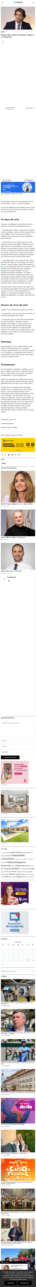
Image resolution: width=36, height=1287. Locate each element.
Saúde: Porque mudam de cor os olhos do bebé (17, 504)
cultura (11, 862)
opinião (18, 874)
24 (32, 957)
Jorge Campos (6, 1005)
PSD (12, 876)
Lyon (30, 872)
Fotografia (7, 869)
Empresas (20, 866)
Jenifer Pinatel (7, 1185)
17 (32, 954)
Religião (19, 877)
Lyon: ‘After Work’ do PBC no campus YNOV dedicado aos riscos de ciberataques (17, 1003)
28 (18, 960)
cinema (8, 856)
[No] (34, 1278)
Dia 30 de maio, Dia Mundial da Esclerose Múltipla (13, 1124)
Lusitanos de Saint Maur (22, 871)
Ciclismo (3, 856)
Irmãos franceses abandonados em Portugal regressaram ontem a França (18, 1092)
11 (3, 954)
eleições (14, 865)
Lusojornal (11, 107)
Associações (16, 852)
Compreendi (10, 1283)
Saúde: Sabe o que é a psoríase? (11, 571)
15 (23, 954)
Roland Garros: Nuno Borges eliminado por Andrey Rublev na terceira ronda (17, 1063)
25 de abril (3, 852)
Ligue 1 (3, 871)
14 (18, 954)
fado (2, 869)
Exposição (32, 865)
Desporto (20, 862)
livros (14, 872)
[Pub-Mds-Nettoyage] (18, 185)
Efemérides (6, 866)
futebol (15, 869)
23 (27, 957)
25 (3, 960)
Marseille (3, 874)
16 (27, 954)
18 (3, 957)
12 (8, 954)
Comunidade (18, 855)
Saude (23, 877)
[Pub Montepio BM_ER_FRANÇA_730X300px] (18, 445)
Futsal (20, 869)
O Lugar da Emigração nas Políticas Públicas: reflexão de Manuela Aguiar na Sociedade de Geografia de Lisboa (16, 1243)
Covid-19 (3, 862)
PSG (14, 876)
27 (13, 960)
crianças (3, 266)
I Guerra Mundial (28, 869)
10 (32, 951)
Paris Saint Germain (29, 874)
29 (23, 960)
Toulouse (28, 876)
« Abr (2, 965)
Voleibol (31, 876)
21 (18, 957)
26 (8, 960)
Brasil (28, 852)
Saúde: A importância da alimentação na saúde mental (13, 1153)
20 (13, 957)
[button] (33, 971)
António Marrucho (8, 1245)
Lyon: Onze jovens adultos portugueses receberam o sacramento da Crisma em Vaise (16, 1213)
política (7, 877)
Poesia (2, 876)
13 (13, 954)
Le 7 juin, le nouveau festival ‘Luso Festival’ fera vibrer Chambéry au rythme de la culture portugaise (16, 1183)
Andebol (8, 852)
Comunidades (7, 859)
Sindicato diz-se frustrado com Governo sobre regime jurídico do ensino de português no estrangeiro (18, 1033)
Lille (6, 871)
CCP (32, 852)
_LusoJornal (6, 1035)
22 (23, 957)
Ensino (26, 866)
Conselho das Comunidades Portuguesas (24, 859)
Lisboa (10, 871)
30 (27, 960)
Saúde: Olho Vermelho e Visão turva (13, 537)
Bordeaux (24, 852)
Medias (7, 874)
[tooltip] (2, 454)
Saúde (3, 32)
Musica (12, 874)
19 (8, 957)
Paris (22, 874)
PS (10, 876)
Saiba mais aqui (24, 1283)
